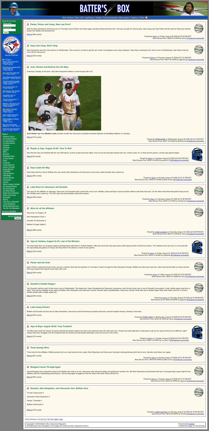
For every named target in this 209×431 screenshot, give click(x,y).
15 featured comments (194, 276)
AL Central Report (10, 139)
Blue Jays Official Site (11, 55)
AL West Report (9, 143)
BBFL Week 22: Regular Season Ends (10, 109)
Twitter (142, 17)
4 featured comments (195, 414)
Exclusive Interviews (110, 17)
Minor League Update (11, 184)
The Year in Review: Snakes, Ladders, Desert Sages (11, 81)
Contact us (134, 17)
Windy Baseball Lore (11, 206)
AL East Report (9, 141)
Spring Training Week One (10, 114)
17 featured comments (194, 60)
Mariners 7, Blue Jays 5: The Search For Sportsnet (11, 104)
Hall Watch (7, 175)
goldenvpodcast (161, 232)
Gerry (155, 36)
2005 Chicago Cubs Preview (11, 91)
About (77, 17)
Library (5, 182)
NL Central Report (10, 186)
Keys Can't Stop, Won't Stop (11, 72)
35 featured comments (182, 180)
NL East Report (9, 188)
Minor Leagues (124, 17)
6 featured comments (195, 141)
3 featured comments (195, 38)
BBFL (5, 152)
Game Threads (9, 167)
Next (56, 419)
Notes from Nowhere (11, 193)
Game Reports (8, 165)
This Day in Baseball (11, 201)
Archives (70, 17)
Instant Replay (8, 178)
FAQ (81, 17)
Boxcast (6, 154)
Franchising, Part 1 (8, 95)
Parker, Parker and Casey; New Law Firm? (11, 62)
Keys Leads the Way (9, 87)
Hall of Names (8, 173)
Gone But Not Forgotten (8, 170)
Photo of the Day (9, 195)
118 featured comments (179, 160)
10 (52, 419)
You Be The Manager (11, 208)
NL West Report (9, 191)
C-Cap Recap (8, 158)
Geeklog (191, 424)
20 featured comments (182, 360)
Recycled (6, 197)
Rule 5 (5, 199)
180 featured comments (179, 340)
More (29, 34)
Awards (6, 149)
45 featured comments (179, 255)
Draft (5, 160)
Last (61, 419)
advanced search (14, 216)
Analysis (6, 145)
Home (64, 17)
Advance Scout (9, 136)
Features (99, 17)
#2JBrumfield (160, 139)
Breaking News (9, 156)
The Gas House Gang (9, 99)
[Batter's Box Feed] (146, 17)
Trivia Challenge (9, 204)
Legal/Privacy (89, 17)
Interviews (7, 180)
